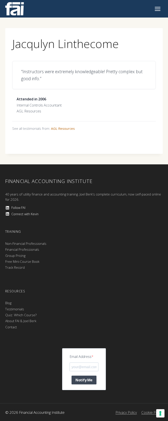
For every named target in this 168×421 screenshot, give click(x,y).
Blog (8, 303)
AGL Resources (63, 128)
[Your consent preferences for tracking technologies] (160, 413)
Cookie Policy (152, 412)
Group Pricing (15, 255)
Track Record (15, 267)
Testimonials (14, 309)
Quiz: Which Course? (21, 315)
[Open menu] (157, 8)
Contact (11, 327)
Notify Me (84, 380)
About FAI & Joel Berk (20, 321)
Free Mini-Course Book (22, 261)
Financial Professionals (22, 249)
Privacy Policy (126, 412)
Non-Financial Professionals (25, 243)
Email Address (80, 356)
